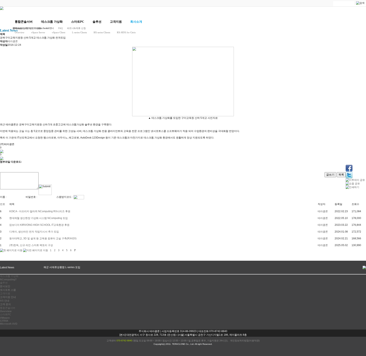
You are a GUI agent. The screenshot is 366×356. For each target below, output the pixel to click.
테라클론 (323, 211)
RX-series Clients (102, 32)
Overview (19, 32)
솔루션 (97, 21)
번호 (2, 204)
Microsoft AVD (8, 323)
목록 (341, 174)
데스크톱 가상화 (52, 21)
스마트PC (77, 21)
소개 (15, 28)
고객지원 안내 (8, 297)
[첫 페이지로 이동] (11, 250)
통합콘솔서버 (24, 21)
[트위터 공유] (349, 174)
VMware (5, 317)
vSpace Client (58, 32)
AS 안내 (4, 300)
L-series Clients (79, 32)
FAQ (60, 28)
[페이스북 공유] (349, 168)
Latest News (42, 28)
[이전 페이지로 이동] (35, 250)
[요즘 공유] (353, 183)
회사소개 (136, 21)
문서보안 (5, 286)
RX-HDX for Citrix (126, 32)
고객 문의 (5, 304)
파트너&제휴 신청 (76, 28)
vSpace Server (38, 32)
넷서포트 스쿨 (8, 289)
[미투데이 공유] (355, 180)
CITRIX (4, 320)
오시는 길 (27, 28)
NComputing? (8, 279)
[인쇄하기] (352, 187)
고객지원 (116, 21)
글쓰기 (330, 174)
